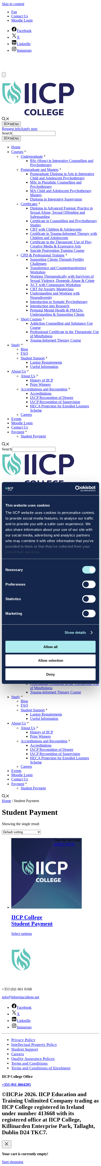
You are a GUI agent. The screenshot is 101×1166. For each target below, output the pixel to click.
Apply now (29, 129)
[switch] (89, 584)
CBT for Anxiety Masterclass (52, 289)
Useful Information (44, 367)
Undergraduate (32, 156)
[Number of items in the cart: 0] (4, 74)
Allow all (50, 647)
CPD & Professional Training (42, 255)
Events (16, 419)
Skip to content (13, 4)
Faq (14, 12)
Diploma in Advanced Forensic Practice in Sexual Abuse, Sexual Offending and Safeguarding (61, 212)
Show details (75, 632)
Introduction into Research (49, 306)
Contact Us (19, 16)
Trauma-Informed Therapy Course (55, 340)
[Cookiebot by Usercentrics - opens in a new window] (75, 489)
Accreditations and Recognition (44, 389)
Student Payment (33, 436)
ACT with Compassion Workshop (55, 285)
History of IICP (41, 380)
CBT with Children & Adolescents (56, 229)
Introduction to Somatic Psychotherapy (59, 302)
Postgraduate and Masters (39, 170)
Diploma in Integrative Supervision (56, 199)
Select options (21, 934)
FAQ (24, 353)
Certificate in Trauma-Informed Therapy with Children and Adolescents (63, 236)
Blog (24, 349)
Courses (17, 152)
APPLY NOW (64, 844)
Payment (17, 432)
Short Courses (31, 319)
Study (15, 345)
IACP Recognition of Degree (51, 398)
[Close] (6, 1144)
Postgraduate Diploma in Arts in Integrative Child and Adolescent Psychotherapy (62, 176)
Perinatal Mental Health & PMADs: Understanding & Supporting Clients (57, 312)
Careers (26, 415)
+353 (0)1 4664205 (16, 1085)
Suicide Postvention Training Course (57, 250)
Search (7, 133)
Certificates (29, 204)
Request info (11, 129)
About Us (18, 371)
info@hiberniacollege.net (20, 997)
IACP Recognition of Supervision (55, 402)
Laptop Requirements (46, 362)
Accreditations (40, 393)
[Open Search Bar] (5, 119)
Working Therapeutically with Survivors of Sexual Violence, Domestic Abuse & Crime (62, 278)
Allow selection (50, 660)
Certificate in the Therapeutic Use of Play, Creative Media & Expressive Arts (61, 244)
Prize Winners (40, 384)
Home (15, 147)
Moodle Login (22, 20)
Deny (50, 674)
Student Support (33, 358)
